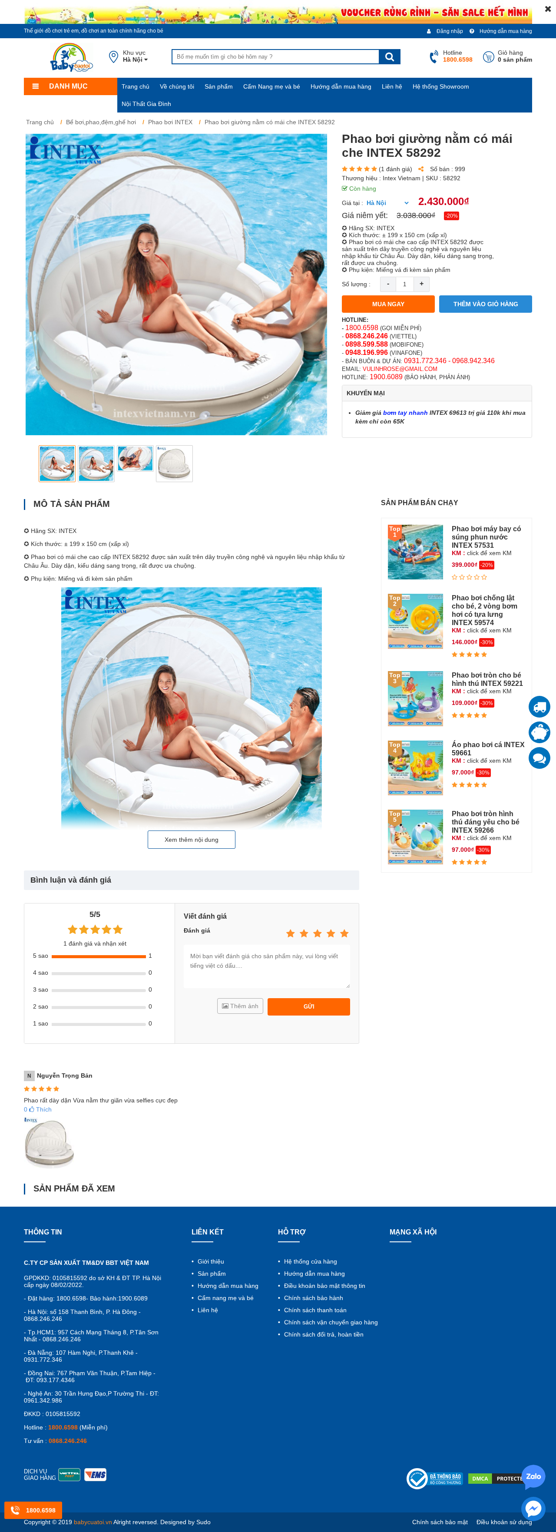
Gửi (309, 1006)
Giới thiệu (210, 1261)
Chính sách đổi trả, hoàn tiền (323, 1334)
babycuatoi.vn (93, 1522)
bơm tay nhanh (405, 412)
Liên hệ (392, 86)
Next (315, 463)
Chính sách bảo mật (440, 1522)
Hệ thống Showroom (441, 86)
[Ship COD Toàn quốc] (539, 707)
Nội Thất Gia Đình (146, 103)
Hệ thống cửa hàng (309, 1261)
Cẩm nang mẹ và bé (225, 1297)
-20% (451, 216)
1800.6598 (361, 327)
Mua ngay (388, 304)
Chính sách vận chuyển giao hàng (330, 1322)
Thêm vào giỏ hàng (485, 304)
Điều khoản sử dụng (504, 1522)
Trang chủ (135, 86)
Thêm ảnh (243, 1006)
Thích (38, 1109)
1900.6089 (386, 377)
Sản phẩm (219, 86)
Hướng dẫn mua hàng (505, 31)
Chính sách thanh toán (314, 1310)
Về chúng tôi (177, 86)
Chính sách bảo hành (312, 1297)
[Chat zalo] (539, 758)
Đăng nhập (449, 31)
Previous (37, 463)
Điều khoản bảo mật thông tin (323, 1285)
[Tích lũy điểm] (539, 732)
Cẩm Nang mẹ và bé (271, 86)
